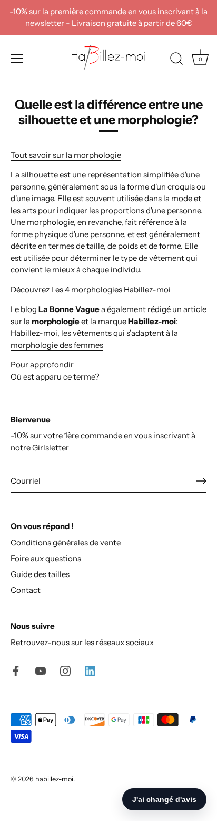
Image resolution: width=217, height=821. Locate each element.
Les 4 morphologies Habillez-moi (111, 290)
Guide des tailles (40, 574)
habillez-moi (54, 779)
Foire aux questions (46, 558)
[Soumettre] (201, 481)
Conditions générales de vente (66, 542)
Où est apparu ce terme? (55, 377)
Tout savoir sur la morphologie (66, 155)
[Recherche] (176, 60)
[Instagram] (65, 670)
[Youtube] (40, 670)
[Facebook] (16, 670)
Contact (26, 590)
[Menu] (16, 58)
